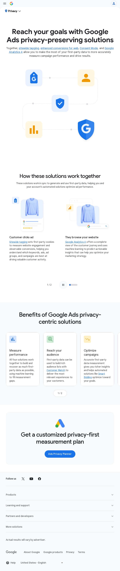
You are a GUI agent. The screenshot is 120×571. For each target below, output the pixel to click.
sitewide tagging (29, 48)
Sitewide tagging (18, 242)
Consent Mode (89, 48)
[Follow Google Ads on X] (23, 478)
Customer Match (56, 370)
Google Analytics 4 (75, 242)
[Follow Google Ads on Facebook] (39, 478)
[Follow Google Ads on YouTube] (31, 478)
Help (13, 562)
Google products (53, 552)
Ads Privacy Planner (60, 454)
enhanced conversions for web (59, 48)
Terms (81, 552)
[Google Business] (11, 3)
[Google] (11, 552)
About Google (32, 552)
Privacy (70, 552)
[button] (60, 494)
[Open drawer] (4, 3)
